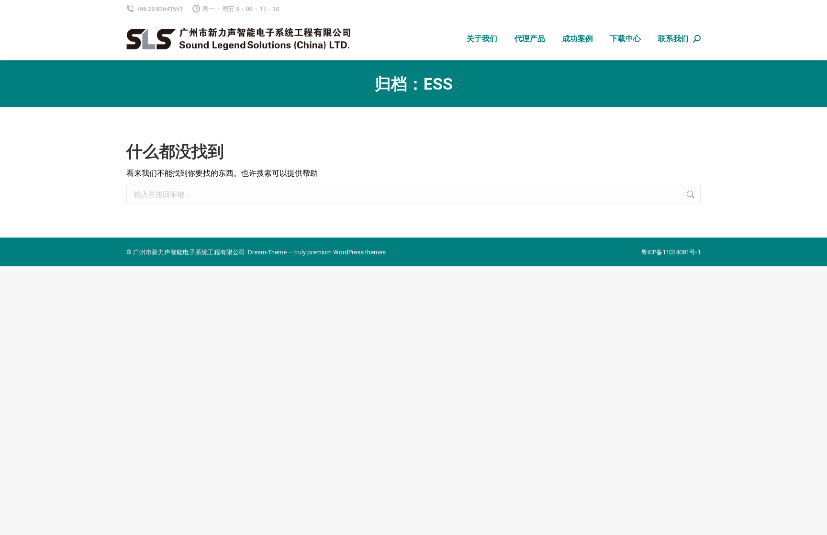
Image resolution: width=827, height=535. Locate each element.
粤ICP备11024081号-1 (671, 252)
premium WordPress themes (346, 252)
